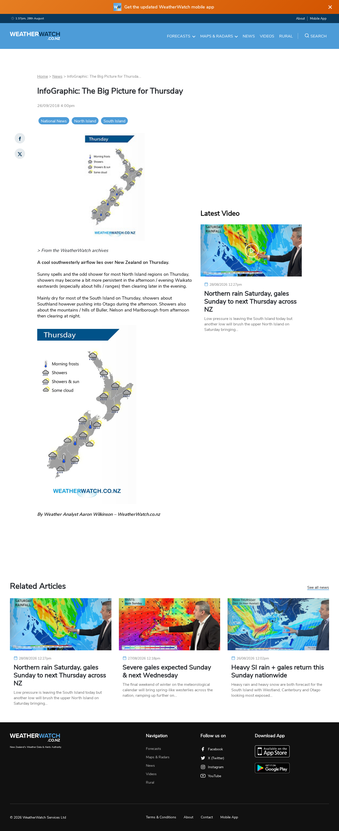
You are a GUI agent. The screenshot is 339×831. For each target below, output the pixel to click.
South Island (114, 121)
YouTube (214, 776)
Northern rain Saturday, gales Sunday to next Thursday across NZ (250, 301)
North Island (85, 121)
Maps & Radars (216, 36)
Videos (267, 36)
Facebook (215, 749)
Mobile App (318, 18)
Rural (286, 36)
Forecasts (178, 36)
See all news (318, 588)
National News (54, 121)
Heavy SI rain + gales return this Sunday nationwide (277, 671)
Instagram (216, 767)
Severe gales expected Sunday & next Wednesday (167, 671)
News (249, 36)
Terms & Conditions (161, 817)
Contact (207, 817)
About (300, 18)
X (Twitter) (216, 758)
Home (42, 76)
